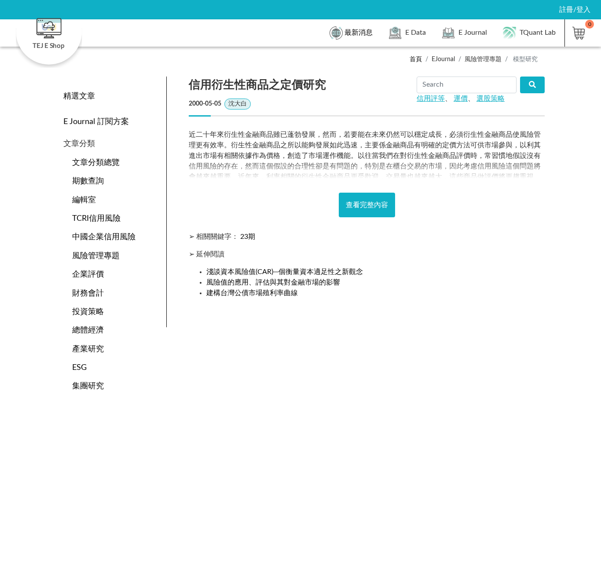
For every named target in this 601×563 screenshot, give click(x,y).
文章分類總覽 (96, 162)
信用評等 (431, 98)
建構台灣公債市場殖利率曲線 (252, 292)
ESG (79, 367)
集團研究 (88, 386)
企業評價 (88, 274)
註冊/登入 (574, 9)
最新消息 (358, 32)
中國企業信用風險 (104, 237)
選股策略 (490, 98)
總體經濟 (88, 330)
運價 (461, 98)
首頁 (416, 59)
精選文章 (79, 96)
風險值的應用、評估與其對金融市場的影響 (273, 282)
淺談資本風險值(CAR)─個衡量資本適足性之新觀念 (284, 271)
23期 (247, 236)
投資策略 (88, 311)
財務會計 (88, 293)
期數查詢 (88, 181)
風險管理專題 (96, 256)
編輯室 (84, 200)
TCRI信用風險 (96, 218)
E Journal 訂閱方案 (96, 121)
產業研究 (88, 349)
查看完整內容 (367, 204)
